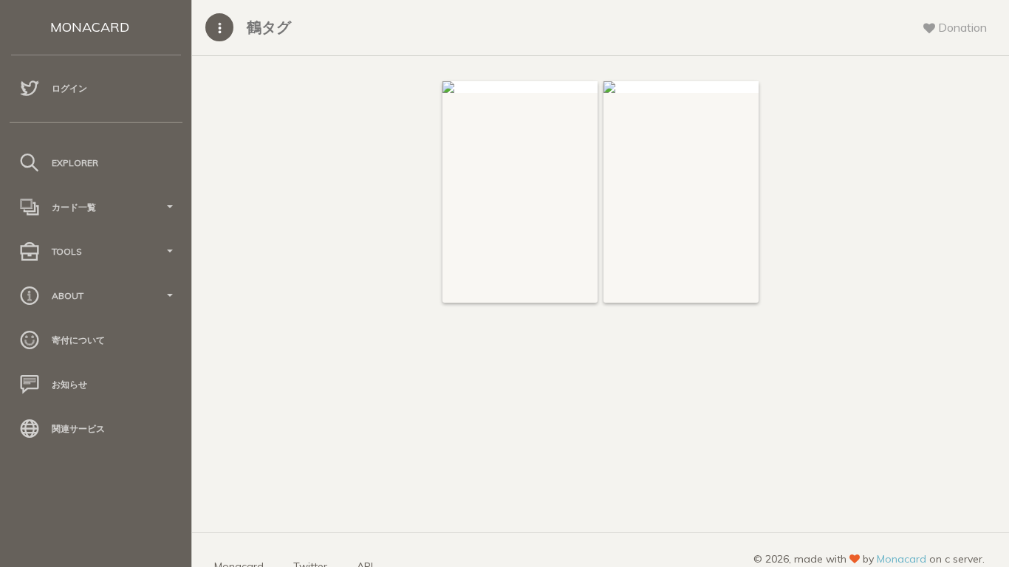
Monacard (901, 559)
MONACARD (89, 26)
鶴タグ (269, 27)
